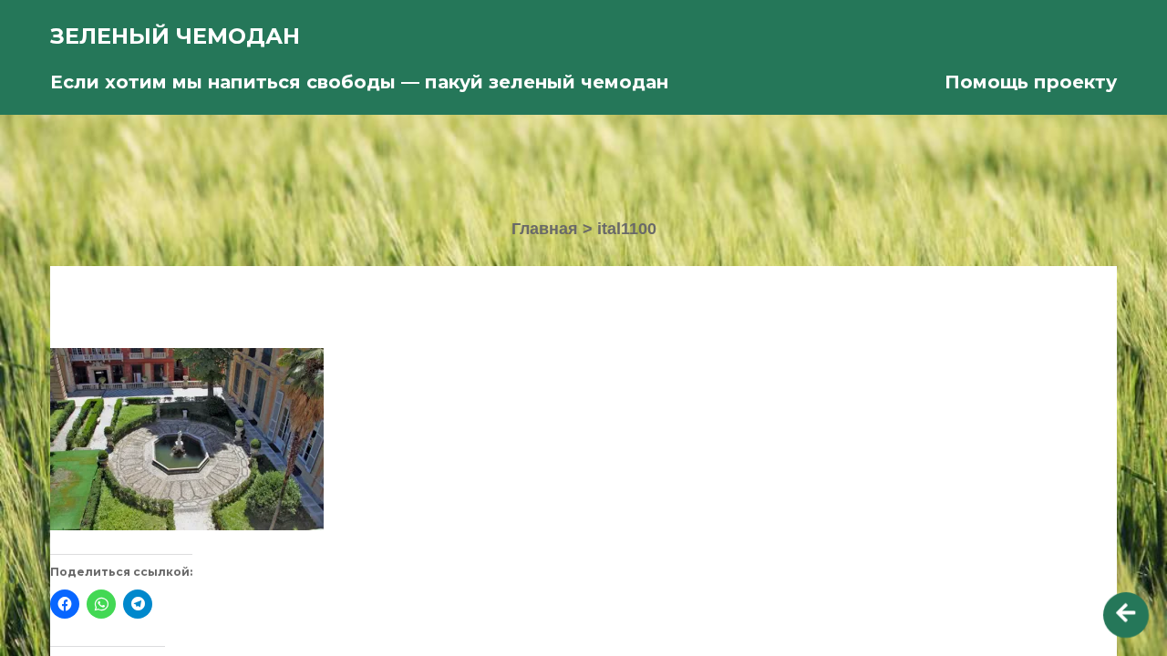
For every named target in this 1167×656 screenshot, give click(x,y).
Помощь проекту (1031, 82)
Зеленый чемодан (175, 36)
